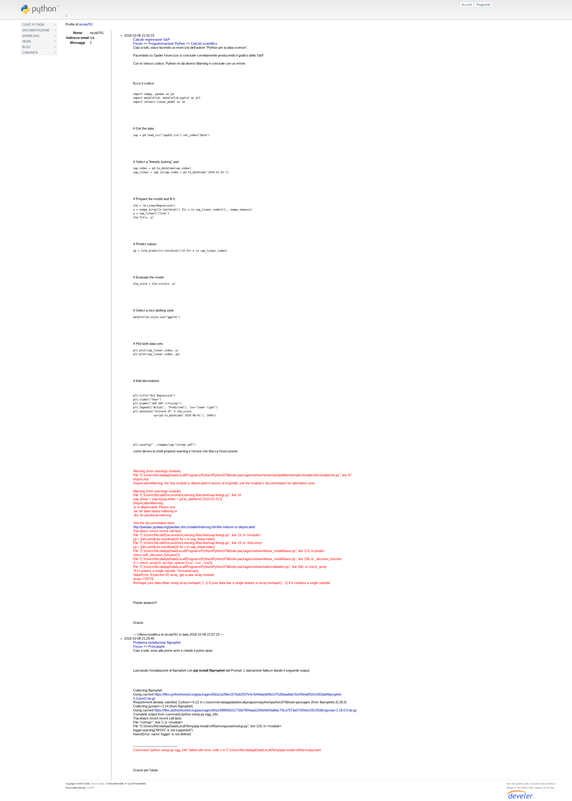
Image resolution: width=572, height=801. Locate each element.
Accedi (467, 4)
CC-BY (91, 787)
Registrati (483, 4)
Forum (138, 43)
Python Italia (97, 783)
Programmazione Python (167, 43)
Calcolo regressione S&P (151, 39)
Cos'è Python (33, 24)
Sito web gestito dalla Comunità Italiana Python (531, 783)
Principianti (156, 646)
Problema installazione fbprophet (157, 642)
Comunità (30, 52)
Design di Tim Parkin (517, 787)
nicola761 (86, 24)
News (26, 41)
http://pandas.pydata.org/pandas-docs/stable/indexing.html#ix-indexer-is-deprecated (194, 527)
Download (30, 36)
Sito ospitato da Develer (542, 787)
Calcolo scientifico (204, 43)
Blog (26, 47)
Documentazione (36, 30)
